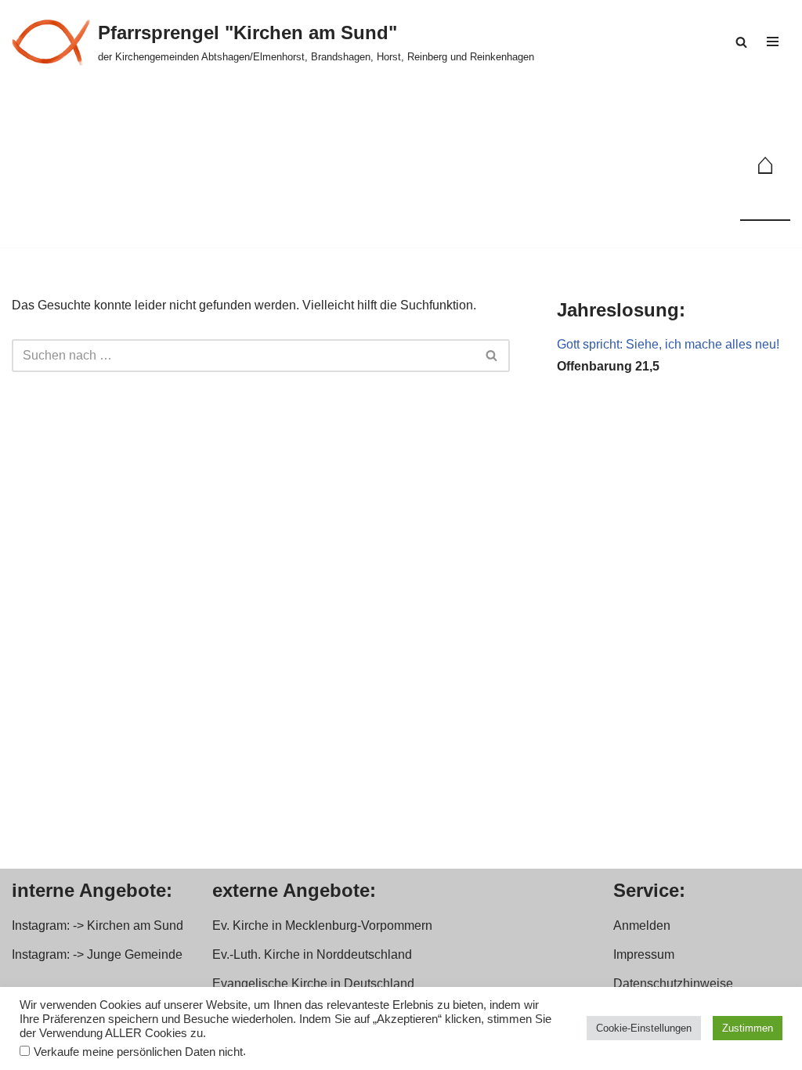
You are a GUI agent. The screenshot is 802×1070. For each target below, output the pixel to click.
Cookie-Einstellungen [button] (644, 1028)
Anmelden (641, 925)
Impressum (643, 954)
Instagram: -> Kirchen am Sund (97, 925)
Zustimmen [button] (747, 1028)
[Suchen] (741, 42)
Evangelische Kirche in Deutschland (313, 983)
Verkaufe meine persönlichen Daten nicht (138, 1052)
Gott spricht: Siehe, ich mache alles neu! (668, 344)
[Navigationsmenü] (772, 41)
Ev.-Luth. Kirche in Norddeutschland (312, 954)
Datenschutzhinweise (673, 983)
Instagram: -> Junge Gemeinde (97, 954)
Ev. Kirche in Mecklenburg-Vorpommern (322, 925)
